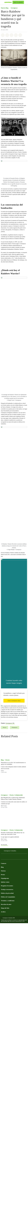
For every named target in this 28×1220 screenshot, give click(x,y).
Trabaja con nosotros (7, 889)
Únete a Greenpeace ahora (14, 700)
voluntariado (19, 795)
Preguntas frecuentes (7, 886)
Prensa (3, 874)
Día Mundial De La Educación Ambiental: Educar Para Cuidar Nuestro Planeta (13, 798)
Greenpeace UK (10, 723)
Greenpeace (14, 8)
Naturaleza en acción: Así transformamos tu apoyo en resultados (13, 763)
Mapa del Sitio (5, 908)
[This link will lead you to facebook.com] (2, 857)
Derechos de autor (6, 904)
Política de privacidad (7, 893)
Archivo (3, 912)
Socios (8, 760)
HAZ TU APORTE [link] (18, 2)
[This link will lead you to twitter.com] (5, 857)
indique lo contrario (12, 920)
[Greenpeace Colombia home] (8, 2)
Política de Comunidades (8, 897)
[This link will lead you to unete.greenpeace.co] (14, 705)
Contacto (3, 863)
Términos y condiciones (7, 900)
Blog (2, 760)
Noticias (3, 871)
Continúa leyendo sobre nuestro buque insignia (14, 681)
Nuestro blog (4, 8)
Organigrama (5, 878)
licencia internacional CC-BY (18, 921)
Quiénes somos (5, 882)
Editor (2, 770)
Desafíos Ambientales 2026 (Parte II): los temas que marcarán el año (12, 833)
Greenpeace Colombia (10, 851)
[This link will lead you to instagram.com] (11, 857)
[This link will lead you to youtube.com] (8, 857)
